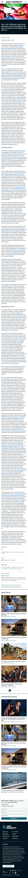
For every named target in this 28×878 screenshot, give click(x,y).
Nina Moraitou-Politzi (19, 721)
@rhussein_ (12, 577)
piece (13, 69)
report (21, 172)
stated (6, 109)
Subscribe (13, 818)
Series (14, 834)
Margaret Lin (16, 792)
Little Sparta (6, 89)
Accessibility (17, 874)
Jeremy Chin (10, 792)
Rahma (5, 575)
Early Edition (6, 804)
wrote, (6, 349)
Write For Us (6, 836)
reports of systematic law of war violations (15, 431)
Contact (5, 838)
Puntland (20, 103)
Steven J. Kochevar (12, 616)
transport (3, 212)
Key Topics (15, 831)
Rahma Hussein (6, 37)
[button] (25, 2)
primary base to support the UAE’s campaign (14, 78)
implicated (23, 190)
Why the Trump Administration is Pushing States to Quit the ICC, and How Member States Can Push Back (14, 719)
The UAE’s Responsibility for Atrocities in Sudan (13, 661)
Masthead (5, 834)
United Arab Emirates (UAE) (7, 568)
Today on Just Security (8, 806)
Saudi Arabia (7, 567)
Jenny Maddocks (11, 663)
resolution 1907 (19, 313)
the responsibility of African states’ (16, 498)
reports (3, 390)
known (7, 335)
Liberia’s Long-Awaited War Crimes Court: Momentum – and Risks (11, 684)
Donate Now (8, 866)
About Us (5, 831)
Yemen (20, 568)
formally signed (16, 97)
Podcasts (15, 838)
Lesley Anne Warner (12, 640)
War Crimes (16, 568)
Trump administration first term (17, 567)
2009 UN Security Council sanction (17, 250)
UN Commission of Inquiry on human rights (15, 339)
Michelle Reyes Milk (12, 686)
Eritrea (2, 567)
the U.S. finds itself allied (13, 363)
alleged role (16, 251)
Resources (15, 836)
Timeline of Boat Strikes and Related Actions (12, 790)
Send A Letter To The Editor (12, 586)
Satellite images (15, 160)
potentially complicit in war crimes (9, 57)
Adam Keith (10, 721)
